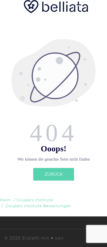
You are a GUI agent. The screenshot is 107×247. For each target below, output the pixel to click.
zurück (54, 174)
